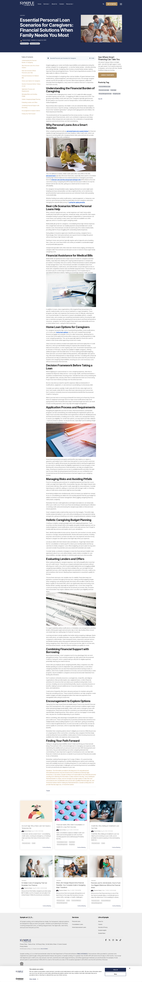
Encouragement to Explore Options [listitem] (31, 110)
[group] (71, 58)
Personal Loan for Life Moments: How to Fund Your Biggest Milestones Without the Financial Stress (105, 885)
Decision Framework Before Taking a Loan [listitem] (31, 85)
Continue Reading (46, 847)
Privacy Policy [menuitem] (23, 944)
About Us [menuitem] (100, 921)
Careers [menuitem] (100, 924)
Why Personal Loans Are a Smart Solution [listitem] (30, 66)
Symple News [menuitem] (101, 933)
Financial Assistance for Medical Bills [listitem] (30, 77)
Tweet (48, 790)
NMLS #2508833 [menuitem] (44, 948)
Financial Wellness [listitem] (76, 900)
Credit (33, 843)
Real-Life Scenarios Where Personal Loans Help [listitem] (29, 71)
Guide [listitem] (68, 900)
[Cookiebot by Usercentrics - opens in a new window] (19, 979)
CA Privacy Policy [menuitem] (40, 944)
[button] (121, 4)
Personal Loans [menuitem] (76, 921)
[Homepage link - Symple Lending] (25, 941)
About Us (54, 4)
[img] (90, 58)
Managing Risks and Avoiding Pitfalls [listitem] (29, 95)
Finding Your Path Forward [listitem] (28, 113)
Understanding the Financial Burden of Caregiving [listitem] (29, 61)
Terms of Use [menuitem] (31, 944)
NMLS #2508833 (82, 953)
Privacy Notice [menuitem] (24, 946)
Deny (115, 974)
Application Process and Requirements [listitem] (28, 90)
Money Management (105, 93)
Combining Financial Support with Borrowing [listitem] (30, 106)
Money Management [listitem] (62, 902)
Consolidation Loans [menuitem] (77, 924)
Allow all (115, 969)
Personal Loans (24, 43)
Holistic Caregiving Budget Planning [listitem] (31, 99)
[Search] (103, 4)
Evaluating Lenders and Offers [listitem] (29, 102)
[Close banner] (129, 968)
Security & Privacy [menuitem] (103, 927)
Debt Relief (72, 842)
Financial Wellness (34, 43)
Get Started (111, 4)
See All (100, 99)
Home (39, 4)
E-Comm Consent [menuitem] (62, 944)
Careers (61, 4)
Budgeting (116, 93)
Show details (32, 979)
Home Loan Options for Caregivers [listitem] (31, 81)
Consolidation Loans (62, 842)
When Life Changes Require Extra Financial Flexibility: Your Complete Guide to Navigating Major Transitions (70, 885)
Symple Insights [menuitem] (102, 930)
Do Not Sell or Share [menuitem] (51, 944)
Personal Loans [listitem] (60, 900)
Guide (113, 90)
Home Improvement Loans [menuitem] (79, 927)
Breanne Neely (26, 40)
